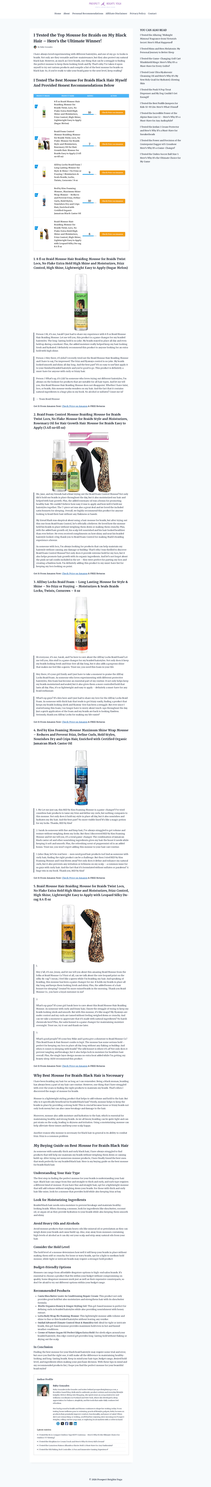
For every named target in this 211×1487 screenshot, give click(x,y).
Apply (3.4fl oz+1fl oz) (49, 428)
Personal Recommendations (87, 13)
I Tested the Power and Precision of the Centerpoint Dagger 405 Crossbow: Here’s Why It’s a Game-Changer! (160, 144)
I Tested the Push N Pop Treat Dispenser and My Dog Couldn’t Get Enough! (158, 93)
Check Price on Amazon (112, 112)
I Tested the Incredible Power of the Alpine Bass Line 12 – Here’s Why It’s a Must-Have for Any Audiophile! (160, 117)
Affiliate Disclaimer (116, 13)
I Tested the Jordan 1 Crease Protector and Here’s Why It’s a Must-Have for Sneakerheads (159, 131)
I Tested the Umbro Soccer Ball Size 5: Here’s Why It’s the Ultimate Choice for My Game (160, 158)
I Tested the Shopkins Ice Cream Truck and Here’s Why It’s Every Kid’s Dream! (71, 1441)
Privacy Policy (138, 13)
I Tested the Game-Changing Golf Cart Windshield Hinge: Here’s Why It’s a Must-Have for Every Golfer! (160, 62)
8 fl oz (40, 259)
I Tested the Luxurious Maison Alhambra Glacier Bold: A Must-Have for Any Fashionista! (76, 1445)
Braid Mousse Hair (51, 886)
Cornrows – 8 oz (68, 591)
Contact (152, 13)
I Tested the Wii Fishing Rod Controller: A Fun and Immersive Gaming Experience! (73, 1449)
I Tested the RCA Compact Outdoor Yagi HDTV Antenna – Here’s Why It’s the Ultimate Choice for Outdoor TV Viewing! (78, 1436)
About (66, 13)
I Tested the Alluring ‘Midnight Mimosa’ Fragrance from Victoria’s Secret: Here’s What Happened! (158, 39)
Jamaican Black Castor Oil (53, 743)
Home (57, 13)
